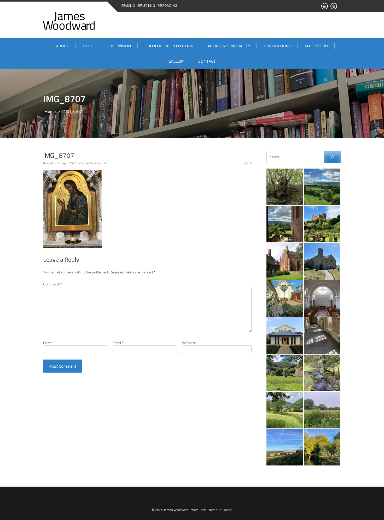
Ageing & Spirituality (229, 45)
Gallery (176, 61)
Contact (207, 61)
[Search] (332, 157)
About (62, 45)
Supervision (119, 45)
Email (118, 342)
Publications (277, 45)
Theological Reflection (169, 45)
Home (50, 111)
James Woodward (93, 163)
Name (49, 342)
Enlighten (225, 510)
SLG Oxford (316, 45)
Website (189, 342)
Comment (52, 284)
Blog (88, 45)
